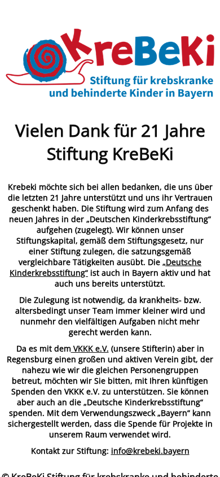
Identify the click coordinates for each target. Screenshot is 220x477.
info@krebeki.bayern (150, 450)
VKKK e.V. (90, 348)
